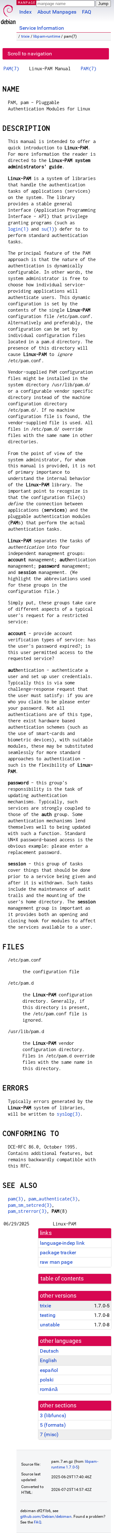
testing (47, 1315)
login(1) (18, 229)
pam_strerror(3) (27, 1211)
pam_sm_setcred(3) (30, 1205)
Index (25, 12)
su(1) (47, 229)
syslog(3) (68, 1114)
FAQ (86, 12)
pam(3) (15, 1198)
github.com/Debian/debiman (46, 1516)
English (48, 1360)
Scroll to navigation (30, 54)
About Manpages (56, 12)
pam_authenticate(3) (53, 1198)
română (49, 1389)
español (49, 1370)
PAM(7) (11, 68)
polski (47, 1380)
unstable (50, 1325)
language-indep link (62, 1243)
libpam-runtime (46, 36)
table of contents (62, 1278)
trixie (25, 36)
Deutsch (49, 1351)
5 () (53, 1425)
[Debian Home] (8, 13)
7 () (49, 1434)
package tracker (58, 1252)
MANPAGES (28, 2)
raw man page (56, 1262)
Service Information (41, 28)
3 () (53, 1415)
